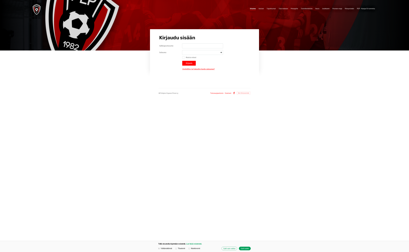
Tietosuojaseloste (216, 93)
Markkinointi (195, 248)
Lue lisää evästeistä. (194, 244)
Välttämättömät (166, 248)
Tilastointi (181, 248)
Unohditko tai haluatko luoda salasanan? (198, 69)
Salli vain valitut (229, 248)
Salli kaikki (245, 248)
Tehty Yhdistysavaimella (243, 93)
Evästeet (228, 93)
